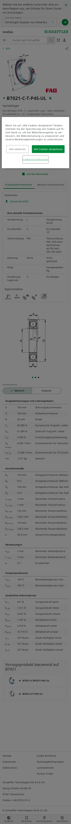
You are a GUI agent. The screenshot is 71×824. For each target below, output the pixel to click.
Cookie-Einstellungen (35, 159)
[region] (35, 142)
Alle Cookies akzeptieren (48, 149)
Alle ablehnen (17, 149)
